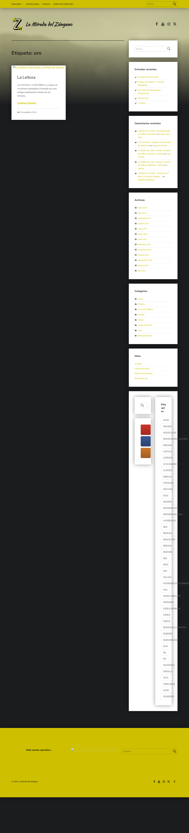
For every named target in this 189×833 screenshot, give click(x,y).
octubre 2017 (143, 223)
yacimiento (168, 696)
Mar (165, 527)
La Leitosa (26, 77)
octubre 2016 (143, 255)
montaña (167, 552)
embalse (167, 476)
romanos (168, 633)
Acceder (138, 364)
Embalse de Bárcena (146, 180)
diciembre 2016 (144, 244)
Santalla (168, 671)
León (140, 330)
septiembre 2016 (145, 260)
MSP (165, 558)
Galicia (140, 320)
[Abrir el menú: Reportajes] (22, 4)
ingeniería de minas (173, 514)
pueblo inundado (172, 608)
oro (165, 571)
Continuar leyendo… (27, 103)
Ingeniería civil (171, 508)
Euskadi (141, 315)
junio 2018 (142, 213)
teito (165, 677)
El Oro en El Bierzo (145, 309)
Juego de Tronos (145, 325)
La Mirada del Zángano (49, 24)
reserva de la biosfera (174, 627)
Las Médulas (169, 520)
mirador (167, 545)
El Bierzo (141, 304)
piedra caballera (172, 596)
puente (166, 614)
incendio (167, 501)
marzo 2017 (143, 234)
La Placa (141, 103)
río (164, 658)
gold (165, 495)
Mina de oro (169, 539)
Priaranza (168, 602)
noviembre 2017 (145, 218)
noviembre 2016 (145, 250)
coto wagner (170, 464)
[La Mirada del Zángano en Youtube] (146, 430)
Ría (164, 652)
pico (165, 589)
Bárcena (167, 445)
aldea (166, 420)
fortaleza (168, 483)
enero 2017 (142, 239)
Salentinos (169, 665)
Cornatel (168, 457)
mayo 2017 (142, 229)
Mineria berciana (145, 336)
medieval (167, 533)
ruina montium (170, 640)
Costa (140, 299)
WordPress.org (141, 378)
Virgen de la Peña (159, 146)
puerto (166, 621)
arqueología (169, 432)
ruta (165, 646)
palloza (167, 577)
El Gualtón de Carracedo (148, 77)
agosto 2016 (143, 265)
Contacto (46, 4)
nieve (166, 564)
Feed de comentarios (143, 373)
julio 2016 (142, 271)
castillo (167, 451)
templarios (169, 684)
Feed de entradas (142, 369)
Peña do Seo (143, 98)
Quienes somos (32, 4)
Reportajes (16, 4)
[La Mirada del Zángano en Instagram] (146, 453)
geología (168, 489)
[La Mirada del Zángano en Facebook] (146, 441)
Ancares (167, 426)
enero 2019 (142, 208)
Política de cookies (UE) (63, 4)
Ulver (166, 690)
